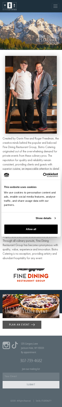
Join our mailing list (31, 369)
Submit (31, 384)
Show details (43, 218)
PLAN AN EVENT (19, 324)
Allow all (31, 229)
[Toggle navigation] (55, 6)
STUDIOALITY (46, 401)
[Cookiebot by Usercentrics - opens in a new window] (43, 175)
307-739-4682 (31, 360)
